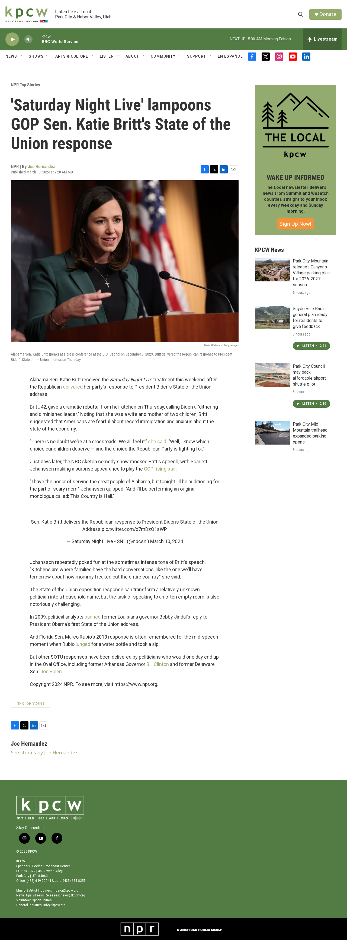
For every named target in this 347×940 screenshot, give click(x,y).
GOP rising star (160, 469)
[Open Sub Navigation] (21, 56)
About (132, 56)
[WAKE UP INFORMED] (295, 125)
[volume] (28, 39)
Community (163, 56)
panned (93, 617)
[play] (12, 39)
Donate (327, 14)
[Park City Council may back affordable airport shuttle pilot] (272, 375)
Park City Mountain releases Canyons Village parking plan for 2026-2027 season (311, 272)
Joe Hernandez (41, 166)
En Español (230, 56)
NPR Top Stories (25, 84)
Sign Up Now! (295, 224)
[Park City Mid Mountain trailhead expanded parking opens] (272, 433)
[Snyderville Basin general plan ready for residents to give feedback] (272, 317)
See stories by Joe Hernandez (44, 752)
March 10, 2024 (166, 541)
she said (157, 441)
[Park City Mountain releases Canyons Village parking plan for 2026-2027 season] (272, 269)
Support (196, 56)
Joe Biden (51, 671)
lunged (83, 644)
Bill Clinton (157, 664)
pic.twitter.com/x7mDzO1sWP (134, 529)
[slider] (37, 39)
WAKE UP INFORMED (295, 177)
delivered (73, 387)
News (11, 56)
